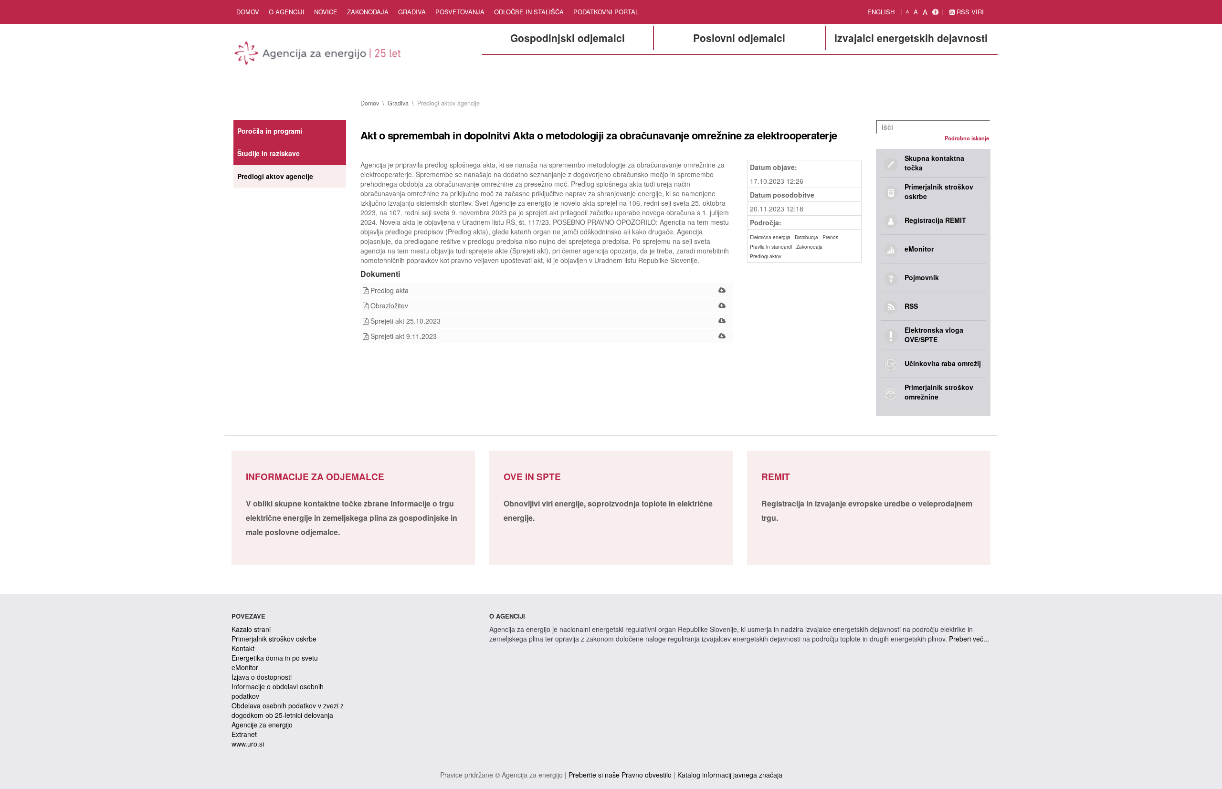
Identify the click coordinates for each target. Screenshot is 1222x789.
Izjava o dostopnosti (262, 677)
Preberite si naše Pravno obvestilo (620, 774)
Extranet (244, 734)
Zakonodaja (368, 11)
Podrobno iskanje (967, 138)
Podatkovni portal (606, 11)
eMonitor (245, 667)
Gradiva (412, 11)
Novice (325, 11)
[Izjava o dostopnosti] (935, 12)
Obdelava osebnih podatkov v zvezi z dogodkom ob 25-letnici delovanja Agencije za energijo (288, 715)
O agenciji (287, 11)
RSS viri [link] (969, 11)
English (881, 11)
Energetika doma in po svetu (275, 658)
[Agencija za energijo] (319, 55)
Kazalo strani (251, 629)
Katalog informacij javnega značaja (729, 774)
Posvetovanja (460, 11)
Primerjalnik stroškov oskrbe (274, 638)
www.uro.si (248, 743)
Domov (247, 11)
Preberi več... (969, 638)
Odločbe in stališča (529, 11)
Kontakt (243, 648)
